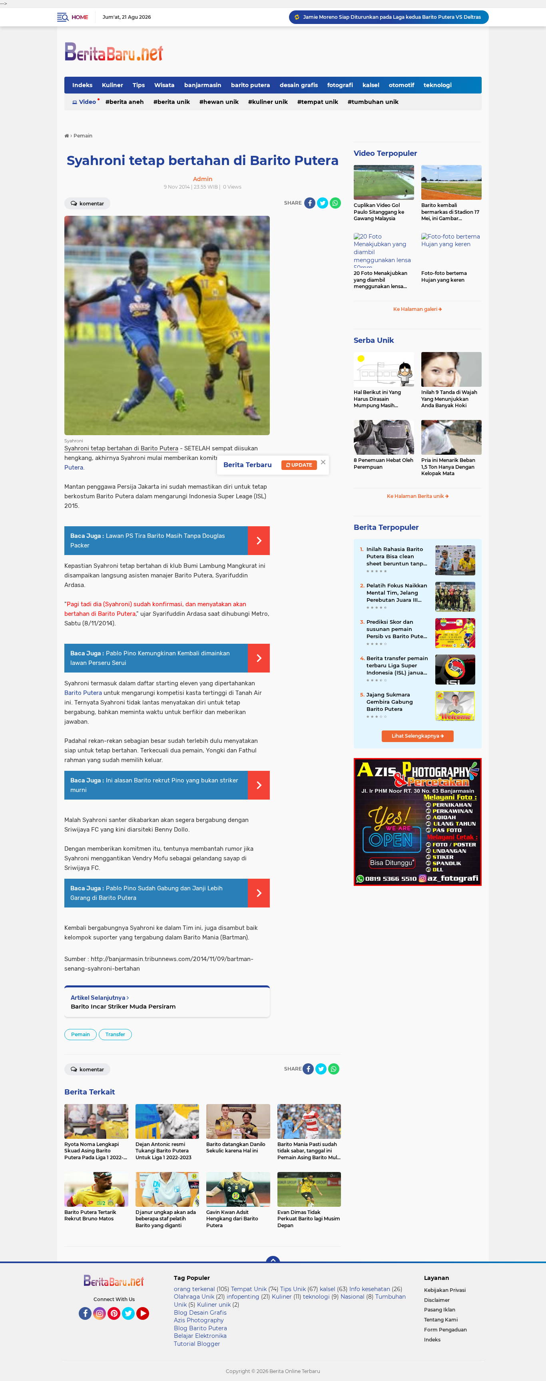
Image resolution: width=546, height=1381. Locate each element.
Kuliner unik (270, 101)
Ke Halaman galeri (415, 309)
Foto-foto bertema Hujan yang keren (444, 276)
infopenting (243, 1296)
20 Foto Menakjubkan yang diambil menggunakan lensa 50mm (380, 280)
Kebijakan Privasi (445, 1290)
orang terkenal (194, 1289)
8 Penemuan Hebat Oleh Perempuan (383, 463)
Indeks (82, 85)
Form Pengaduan (445, 1330)
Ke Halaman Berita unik (416, 496)
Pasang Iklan (439, 1310)
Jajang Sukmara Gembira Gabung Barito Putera (390, 701)
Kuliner (112, 85)
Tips (139, 85)
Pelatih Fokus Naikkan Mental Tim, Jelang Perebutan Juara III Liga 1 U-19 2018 (397, 593)
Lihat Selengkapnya (416, 736)
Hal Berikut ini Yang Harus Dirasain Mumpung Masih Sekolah (377, 399)
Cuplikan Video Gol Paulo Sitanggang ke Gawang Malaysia (379, 212)
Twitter (132, 1323)
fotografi (340, 85)
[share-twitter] (322, 203)
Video (87, 101)
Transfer (115, 1034)
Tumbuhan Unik (375, 101)
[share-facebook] (309, 203)
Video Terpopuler (385, 153)
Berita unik (173, 101)
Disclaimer (437, 1300)
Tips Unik (293, 1289)
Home (80, 17)
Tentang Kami (441, 1320)
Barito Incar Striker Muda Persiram (123, 1006)
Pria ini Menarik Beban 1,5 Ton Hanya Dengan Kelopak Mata (448, 467)
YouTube (148, 1323)
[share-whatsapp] (335, 203)
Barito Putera (83, 692)
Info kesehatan (369, 1289)
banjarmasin (202, 85)
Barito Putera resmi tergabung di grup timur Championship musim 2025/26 (392, 17)
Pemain (80, 1034)
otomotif (401, 85)
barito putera (250, 85)
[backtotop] (273, 1263)
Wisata (164, 85)
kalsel (371, 85)
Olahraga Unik (194, 1296)
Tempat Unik (319, 101)
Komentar (91, 204)
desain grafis (299, 85)
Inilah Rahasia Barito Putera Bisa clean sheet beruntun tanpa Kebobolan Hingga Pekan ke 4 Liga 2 (396, 556)
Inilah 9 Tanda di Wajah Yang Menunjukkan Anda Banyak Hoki (449, 399)
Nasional (353, 1296)
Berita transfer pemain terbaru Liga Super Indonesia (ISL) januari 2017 (397, 666)
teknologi (438, 85)
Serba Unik (374, 340)
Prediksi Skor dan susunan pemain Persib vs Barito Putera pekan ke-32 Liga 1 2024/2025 (397, 629)
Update (301, 465)
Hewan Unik (221, 101)
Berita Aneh (127, 101)
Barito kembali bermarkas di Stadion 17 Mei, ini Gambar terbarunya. (450, 212)
